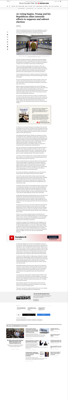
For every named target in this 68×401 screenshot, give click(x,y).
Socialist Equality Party (29, 8)
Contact (56, 1)
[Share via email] (7, 42)
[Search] (61, 6)
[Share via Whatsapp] (7, 37)
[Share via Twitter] (7, 34)
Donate (49, 8)
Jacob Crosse (18, 25)
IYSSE (35, 8)
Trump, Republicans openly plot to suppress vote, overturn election (32, 308)
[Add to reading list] (7, 49)
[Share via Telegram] (7, 39)
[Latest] (9, 6)
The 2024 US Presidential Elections (16, 326)
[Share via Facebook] (7, 32)
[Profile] (60, 1)
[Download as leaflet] (7, 44)
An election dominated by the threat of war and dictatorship (21, 308)
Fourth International (21, 8)
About (58, 1)
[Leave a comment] (7, 47)
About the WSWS (40, 8)
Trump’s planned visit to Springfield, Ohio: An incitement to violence (41, 308)
